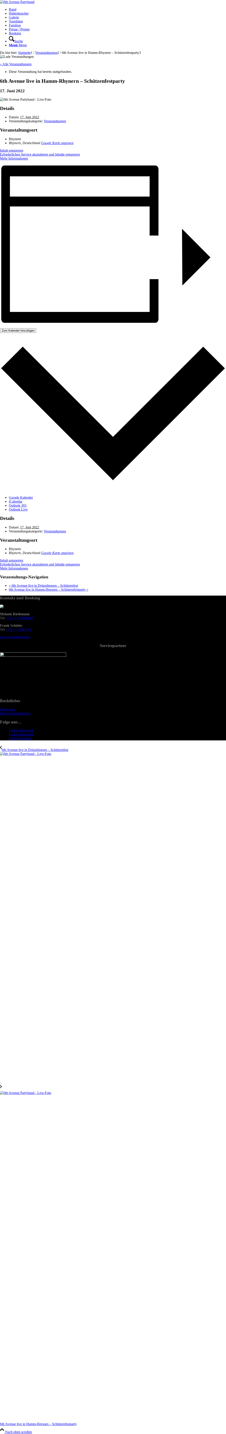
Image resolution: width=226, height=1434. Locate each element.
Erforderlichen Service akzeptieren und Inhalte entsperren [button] (40, 154)
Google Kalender (21, 497)
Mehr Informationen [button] (14, 158)
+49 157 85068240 (19, 618)
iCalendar (15, 501)
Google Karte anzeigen (57, 143)
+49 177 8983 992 (19, 629)
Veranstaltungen (55, 121)
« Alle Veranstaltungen (16, 64)
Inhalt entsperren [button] (11, 150)
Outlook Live (18, 509)
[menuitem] (117, 9)
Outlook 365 (17, 505)
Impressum (7, 709)
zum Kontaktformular (15, 637)
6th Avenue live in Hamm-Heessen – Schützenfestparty (48, 589)
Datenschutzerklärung (15, 713)
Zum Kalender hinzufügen (18, 330)
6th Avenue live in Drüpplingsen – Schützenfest (43, 585)
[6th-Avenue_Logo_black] (17, 2)
